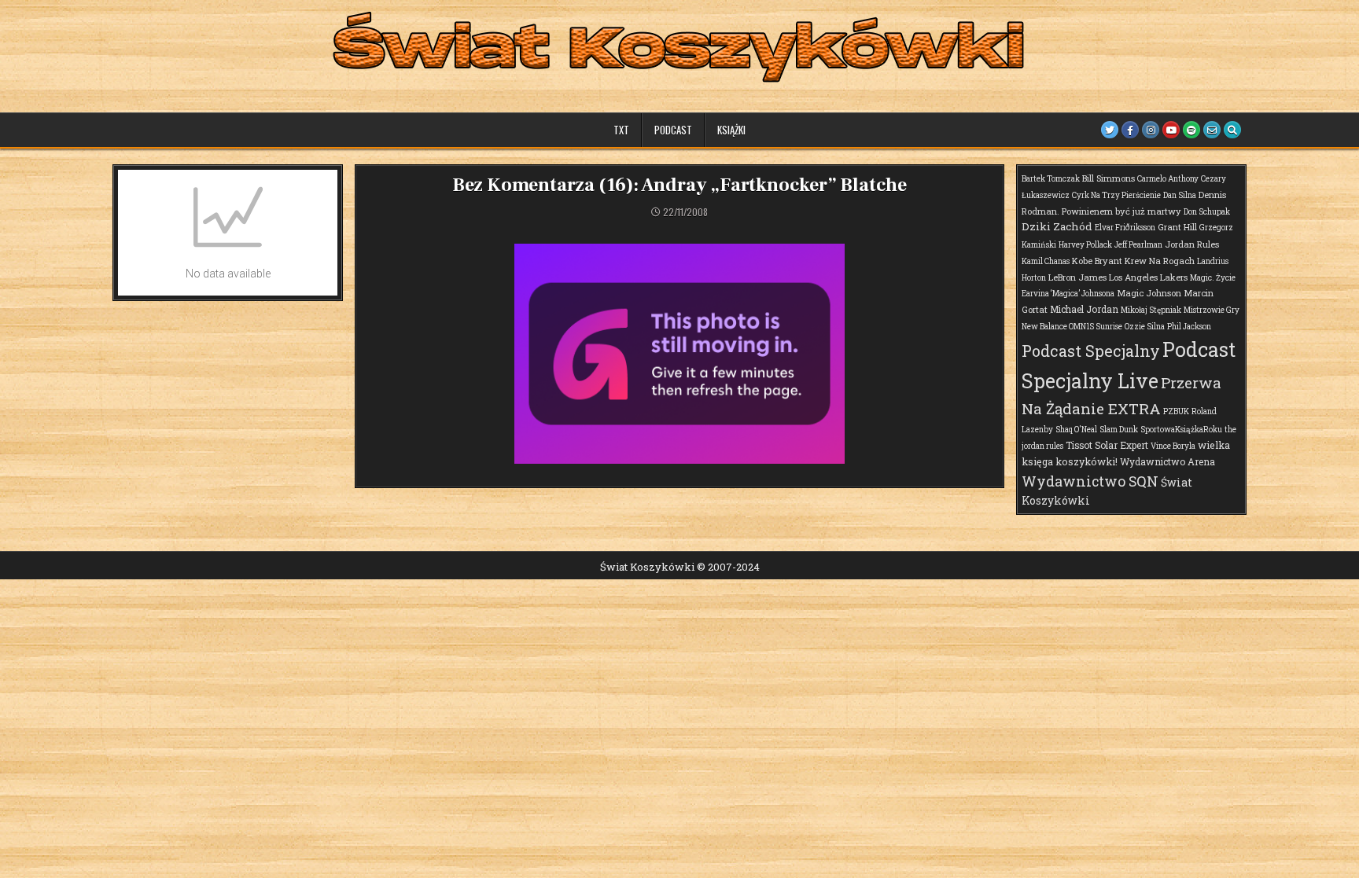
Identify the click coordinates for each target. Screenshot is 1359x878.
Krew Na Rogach (1160, 260)
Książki (731, 130)
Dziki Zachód (1057, 226)
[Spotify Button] (1191, 129)
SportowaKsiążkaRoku (1181, 429)
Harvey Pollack (1085, 245)
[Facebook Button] (1130, 129)
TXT (621, 130)
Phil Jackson (1189, 326)
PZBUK (1176, 411)
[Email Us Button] (1212, 129)
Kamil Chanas (1046, 261)
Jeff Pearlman (1138, 245)
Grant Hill (1177, 227)
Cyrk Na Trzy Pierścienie (1116, 195)
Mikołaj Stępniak (1151, 310)
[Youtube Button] (1171, 129)
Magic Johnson (1149, 293)
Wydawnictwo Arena (1167, 461)
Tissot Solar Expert (1107, 445)
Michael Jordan (1084, 309)
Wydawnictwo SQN (1090, 481)
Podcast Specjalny (1091, 350)
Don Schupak (1207, 212)
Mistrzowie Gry (1211, 310)
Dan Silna (1179, 195)
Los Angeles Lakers (1148, 277)
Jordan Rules (1192, 244)
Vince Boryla (1173, 446)
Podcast (673, 130)
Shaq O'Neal (1076, 429)
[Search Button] (1232, 129)
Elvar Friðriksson (1125, 227)
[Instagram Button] (1150, 129)
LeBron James (1077, 277)
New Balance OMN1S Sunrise (1072, 326)
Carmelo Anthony (1168, 179)
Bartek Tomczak (1051, 179)
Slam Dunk (1118, 429)
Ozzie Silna (1145, 326)
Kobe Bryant (1097, 260)
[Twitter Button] (1109, 129)
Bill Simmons (1108, 178)
